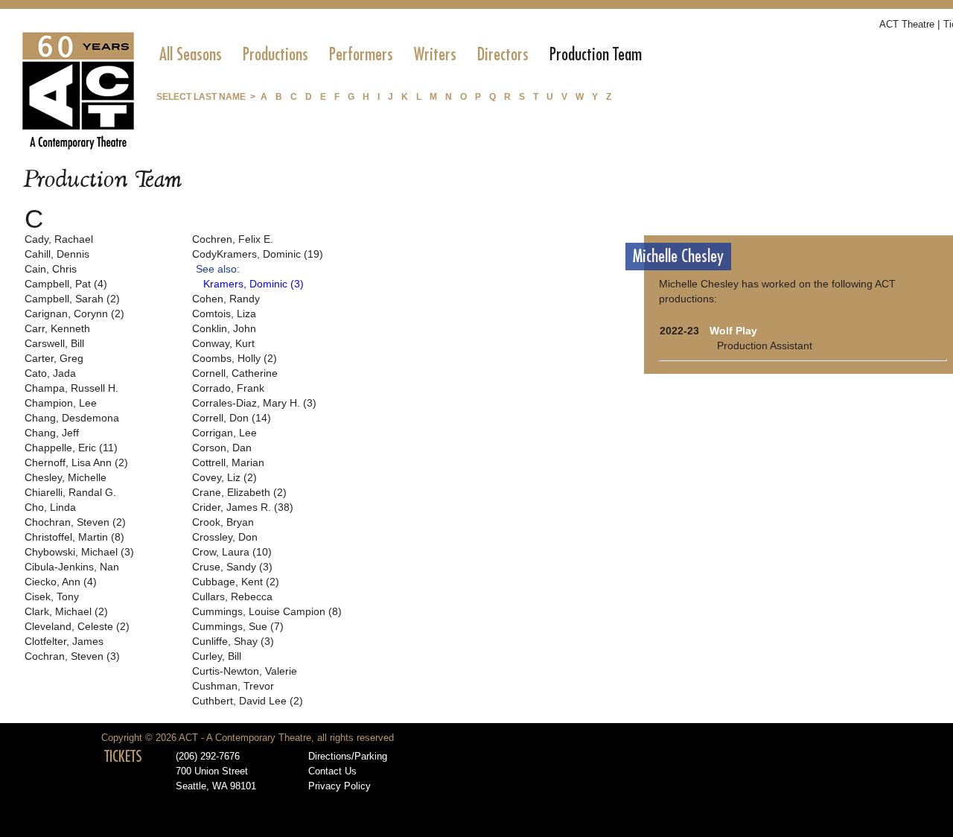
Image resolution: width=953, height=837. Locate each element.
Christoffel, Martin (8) (74, 537)
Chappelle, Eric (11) (71, 447)
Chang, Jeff (52, 433)
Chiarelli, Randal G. (70, 492)
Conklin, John (224, 328)
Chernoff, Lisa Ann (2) (76, 462)
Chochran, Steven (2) (75, 522)
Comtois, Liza (224, 313)
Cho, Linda (50, 507)
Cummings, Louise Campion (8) (267, 611)
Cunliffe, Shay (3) (233, 641)
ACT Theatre (906, 24)
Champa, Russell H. (71, 388)
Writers (435, 54)
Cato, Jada (50, 373)
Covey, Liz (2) (224, 477)
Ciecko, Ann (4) (61, 582)
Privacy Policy (339, 786)
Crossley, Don (225, 537)
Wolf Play (733, 331)
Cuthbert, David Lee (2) (247, 701)
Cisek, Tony (52, 596)
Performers (361, 54)
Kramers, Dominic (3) (253, 284)
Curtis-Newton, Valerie (244, 671)
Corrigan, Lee (224, 433)
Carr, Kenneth (57, 328)
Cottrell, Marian (228, 462)
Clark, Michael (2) (66, 611)
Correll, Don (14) (231, 418)
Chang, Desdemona (72, 418)
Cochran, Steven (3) (72, 656)
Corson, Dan (222, 447)
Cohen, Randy (226, 299)
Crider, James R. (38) (242, 507)
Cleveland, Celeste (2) (77, 626)
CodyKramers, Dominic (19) (257, 254)
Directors (503, 54)
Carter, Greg (54, 358)
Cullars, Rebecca (232, 596)
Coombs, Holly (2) (234, 358)
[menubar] (400, 54)
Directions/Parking (347, 756)
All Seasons (190, 54)
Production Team (595, 54)
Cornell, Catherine (235, 373)
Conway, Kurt (223, 343)
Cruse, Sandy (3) (232, 567)
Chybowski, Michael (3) (79, 552)
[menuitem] (190, 54)
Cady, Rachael (59, 239)
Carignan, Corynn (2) (74, 313)
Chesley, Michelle (65, 477)
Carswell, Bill (54, 343)
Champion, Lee (61, 403)
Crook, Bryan (223, 522)
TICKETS (123, 756)
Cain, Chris (51, 269)
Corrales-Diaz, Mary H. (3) (254, 403)
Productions (275, 54)
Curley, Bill (216, 656)
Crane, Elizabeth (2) (239, 492)
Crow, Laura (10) (232, 552)
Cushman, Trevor (233, 686)
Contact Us (332, 771)
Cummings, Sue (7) (238, 626)
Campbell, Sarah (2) (72, 299)
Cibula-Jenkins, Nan (72, 567)
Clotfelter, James (64, 641)
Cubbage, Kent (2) (235, 582)
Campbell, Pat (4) (66, 284)
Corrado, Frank (228, 388)
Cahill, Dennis (57, 254)
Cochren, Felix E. (232, 239)
